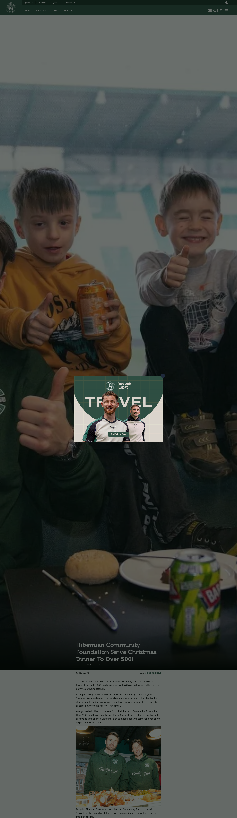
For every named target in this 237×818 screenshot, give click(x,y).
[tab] (163, 376)
